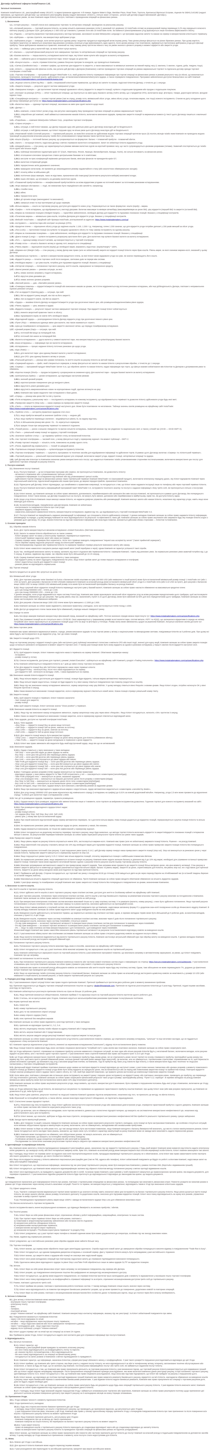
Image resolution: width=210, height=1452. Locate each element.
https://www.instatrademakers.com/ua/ (111, 220)
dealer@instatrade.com (104, 986)
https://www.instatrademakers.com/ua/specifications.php (66, 101)
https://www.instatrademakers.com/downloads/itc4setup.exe (36, 79)
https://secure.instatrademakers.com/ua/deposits (170, 962)
